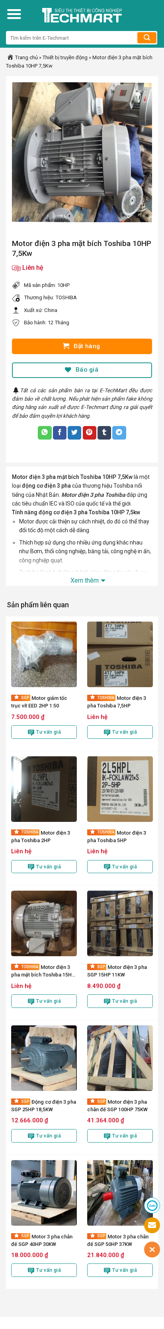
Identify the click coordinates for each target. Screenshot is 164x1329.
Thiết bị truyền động (65, 57)
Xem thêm (84, 580)
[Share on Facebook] (59, 433)
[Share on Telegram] (119, 433)
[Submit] (146, 37)
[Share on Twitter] (74, 433)
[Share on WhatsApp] (44, 433)
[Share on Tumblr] (104, 433)
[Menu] (14, 13)
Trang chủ (26, 57)
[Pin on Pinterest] (89, 433)
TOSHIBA (66, 297)
